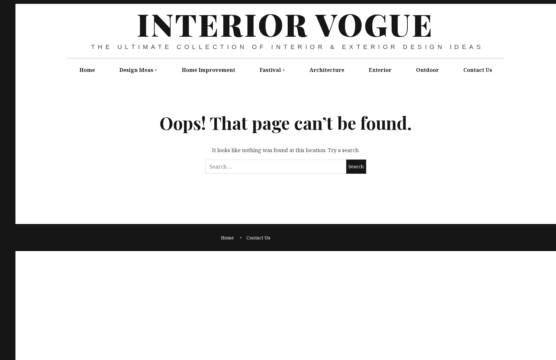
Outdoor (427, 69)
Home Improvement (208, 69)
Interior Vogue (285, 23)
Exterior (380, 69)
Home (87, 69)
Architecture (327, 69)
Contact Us (477, 69)
